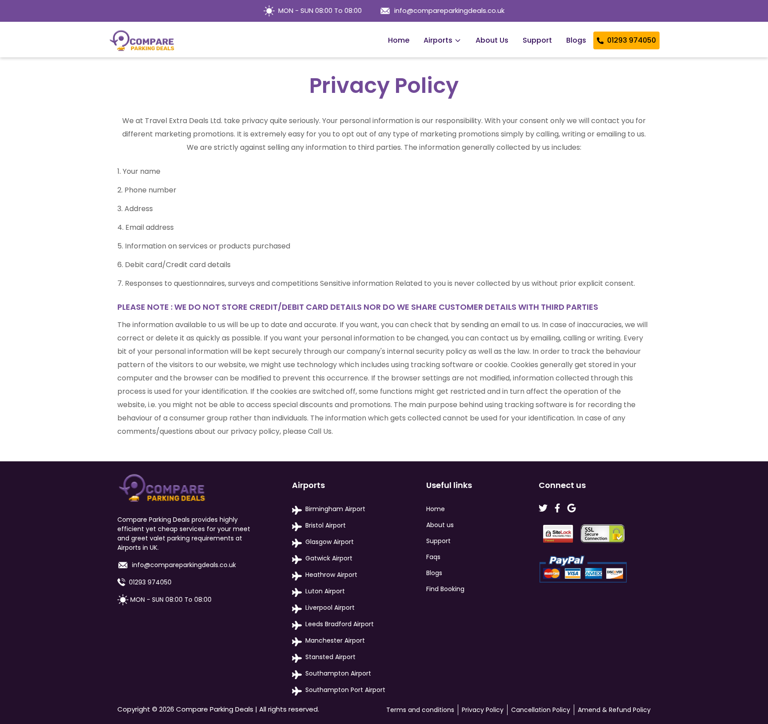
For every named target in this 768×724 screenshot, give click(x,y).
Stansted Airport (330, 656)
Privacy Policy (483, 709)
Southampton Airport (338, 673)
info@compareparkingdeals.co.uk (449, 10)
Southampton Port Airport (345, 689)
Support (537, 40)
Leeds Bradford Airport (339, 624)
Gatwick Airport (328, 558)
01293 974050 (631, 40)
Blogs (576, 40)
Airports (438, 40)
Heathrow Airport (331, 574)
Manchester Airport (335, 640)
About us (440, 524)
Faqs (433, 556)
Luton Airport (325, 591)
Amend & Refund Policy (614, 709)
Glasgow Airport (329, 541)
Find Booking (445, 588)
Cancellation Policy (540, 709)
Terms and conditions (420, 709)
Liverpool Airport (330, 607)
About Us (492, 40)
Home (398, 40)
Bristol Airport (325, 525)
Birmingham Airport (335, 508)
